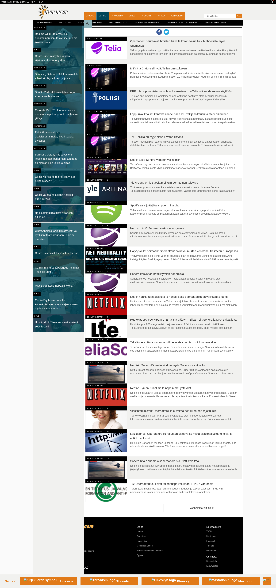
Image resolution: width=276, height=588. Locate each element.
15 (108, 481)
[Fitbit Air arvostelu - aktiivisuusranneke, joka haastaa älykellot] (58, 135)
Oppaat (132, 16)
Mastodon (210, 536)
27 (108, 271)
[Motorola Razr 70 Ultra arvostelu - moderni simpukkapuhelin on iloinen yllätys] (58, 113)
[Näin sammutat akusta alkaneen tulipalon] (58, 213)
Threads (210, 546)
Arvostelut (118, 16)
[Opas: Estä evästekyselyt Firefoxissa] (58, 252)
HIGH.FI (40, 2)
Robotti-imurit (45, 23)
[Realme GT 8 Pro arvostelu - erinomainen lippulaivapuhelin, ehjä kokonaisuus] (58, 37)
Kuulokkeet (65, 23)
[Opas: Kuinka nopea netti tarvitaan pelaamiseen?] (58, 177)
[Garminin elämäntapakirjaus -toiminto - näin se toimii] (58, 268)
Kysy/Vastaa (212, 566)
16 (108, 458)
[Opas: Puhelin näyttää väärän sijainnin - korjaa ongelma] (58, 57)
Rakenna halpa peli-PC (216, 23)
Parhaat (162, 16)
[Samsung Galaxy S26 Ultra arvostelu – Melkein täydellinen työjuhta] (58, 75)
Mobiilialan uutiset (145, 546)
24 (108, 340)
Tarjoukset (147, 16)
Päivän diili (142, 541)
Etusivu (90, 16)
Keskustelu (177, 16)
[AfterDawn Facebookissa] (201, 16)
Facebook (210, 541)
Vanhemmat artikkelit (201, 508)
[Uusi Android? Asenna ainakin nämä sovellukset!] (58, 323)
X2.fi (33, 2)
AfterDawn (6, 2)
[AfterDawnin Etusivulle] (52, 12)
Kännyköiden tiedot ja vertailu (150, 550)
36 (108, 431)
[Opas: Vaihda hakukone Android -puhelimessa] (58, 195)
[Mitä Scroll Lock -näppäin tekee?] (58, 284)
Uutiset (103, 16)
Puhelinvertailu (21, 2)
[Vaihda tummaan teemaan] (88, 24)
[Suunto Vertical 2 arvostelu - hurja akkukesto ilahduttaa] (58, 93)
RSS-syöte (211, 550)
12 (108, 248)
